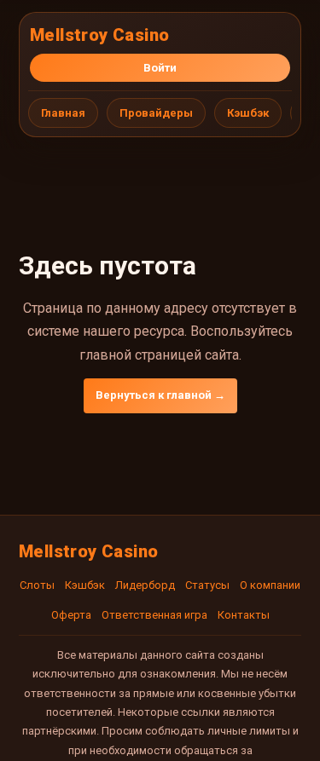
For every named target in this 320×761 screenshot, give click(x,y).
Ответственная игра (154, 614)
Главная (63, 113)
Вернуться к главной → (160, 395)
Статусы (207, 585)
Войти (160, 67)
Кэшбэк (248, 113)
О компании (270, 585)
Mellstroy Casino (99, 35)
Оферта (71, 614)
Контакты (244, 614)
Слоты (37, 585)
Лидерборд (145, 585)
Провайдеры (156, 113)
